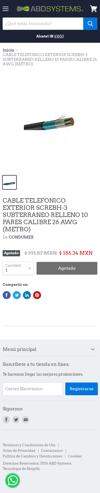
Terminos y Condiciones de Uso (29, 445)
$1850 (59, 36)
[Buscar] (90, 24)
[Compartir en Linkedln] (27, 295)
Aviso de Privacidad (19, 451)
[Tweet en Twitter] (17, 295)
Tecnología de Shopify (21, 469)
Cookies (75, 456)
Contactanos (52, 451)
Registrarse (82, 388)
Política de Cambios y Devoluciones (32, 456)
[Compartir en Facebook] (7, 295)
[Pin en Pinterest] (37, 295)
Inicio (8, 50)
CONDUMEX (21, 237)
